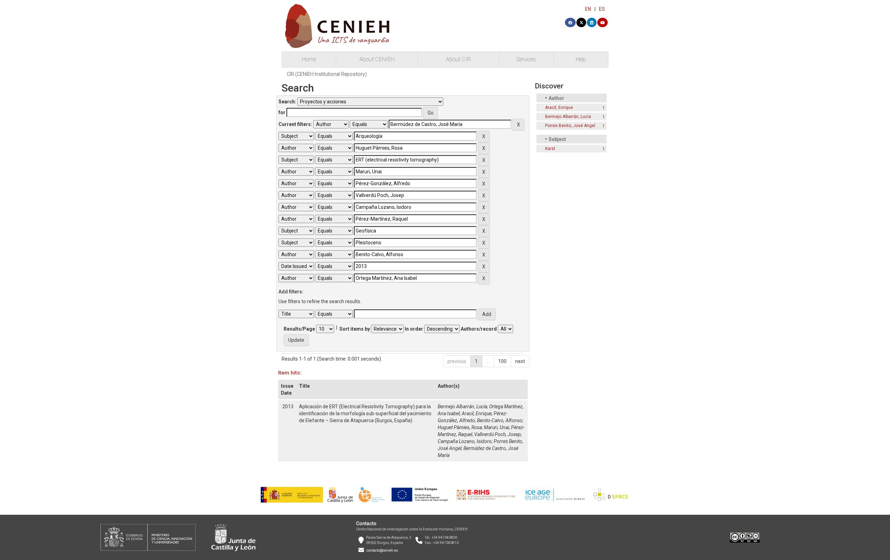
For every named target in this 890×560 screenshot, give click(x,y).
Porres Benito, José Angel (570, 125)
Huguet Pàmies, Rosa (460, 427)
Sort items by (354, 329)
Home (309, 59)
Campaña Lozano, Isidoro (465, 441)
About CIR (458, 59)
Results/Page (299, 329)
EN (588, 9)
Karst (550, 148)
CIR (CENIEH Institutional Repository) (327, 74)
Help (581, 59)
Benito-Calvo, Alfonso (499, 420)
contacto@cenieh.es (382, 550)
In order (414, 329)
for (281, 112)
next (520, 361)
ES (602, 9)
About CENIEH (377, 59)
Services (526, 59)
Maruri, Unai (496, 427)
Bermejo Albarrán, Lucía (462, 406)
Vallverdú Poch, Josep (497, 434)
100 (502, 361)
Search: (287, 101)
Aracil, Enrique (477, 413)
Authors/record (479, 329)
